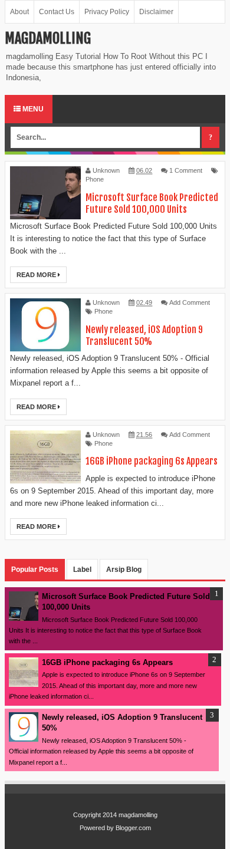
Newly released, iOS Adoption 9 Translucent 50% (144, 335)
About (19, 12)
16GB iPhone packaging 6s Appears (152, 461)
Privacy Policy (106, 12)
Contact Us (56, 12)
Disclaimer (156, 12)
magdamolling (138, 814)
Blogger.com (133, 827)
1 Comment (185, 170)
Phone (95, 179)
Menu (32, 109)
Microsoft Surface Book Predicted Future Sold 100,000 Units (152, 203)
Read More (37, 274)
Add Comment (189, 302)
